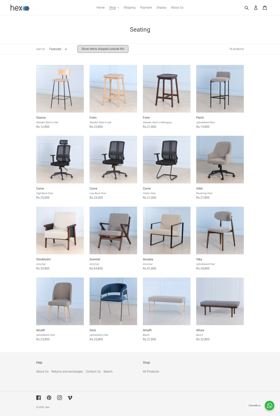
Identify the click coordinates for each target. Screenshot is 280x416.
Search (108, 371)
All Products (151, 371)
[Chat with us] (269, 405)
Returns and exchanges (67, 371)
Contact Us (93, 371)
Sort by (40, 49)
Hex (47, 407)
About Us (42, 371)
